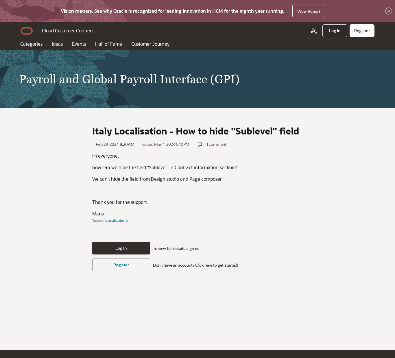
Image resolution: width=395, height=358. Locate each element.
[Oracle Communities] (313, 30)
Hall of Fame (108, 44)
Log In (121, 248)
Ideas (57, 44)
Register (121, 264)
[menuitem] (334, 30)
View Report (308, 11)
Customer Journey (150, 44)
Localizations (117, 220)
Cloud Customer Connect (68, 30)
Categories (31, 44)
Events (79, 44)
